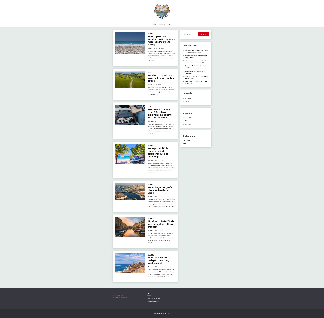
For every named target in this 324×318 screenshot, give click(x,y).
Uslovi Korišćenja (153, 301)
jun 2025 (185, 121)
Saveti (169, 24)
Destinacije (162, 24)
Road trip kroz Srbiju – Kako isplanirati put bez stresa (161, 78)
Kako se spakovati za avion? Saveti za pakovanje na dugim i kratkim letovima (160, 113)
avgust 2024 (187, 124)
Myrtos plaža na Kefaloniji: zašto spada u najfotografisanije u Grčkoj (161, 40)
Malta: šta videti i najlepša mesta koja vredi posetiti (159, 260)
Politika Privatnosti (154, 298)
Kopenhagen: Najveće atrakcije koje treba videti (160, 190)
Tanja (159, 84)
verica (162, 48)
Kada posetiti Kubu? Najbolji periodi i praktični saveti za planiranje (159, 152)
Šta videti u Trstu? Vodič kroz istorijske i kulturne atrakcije (161, 224)
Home (154, 24)
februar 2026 (187, 118)
